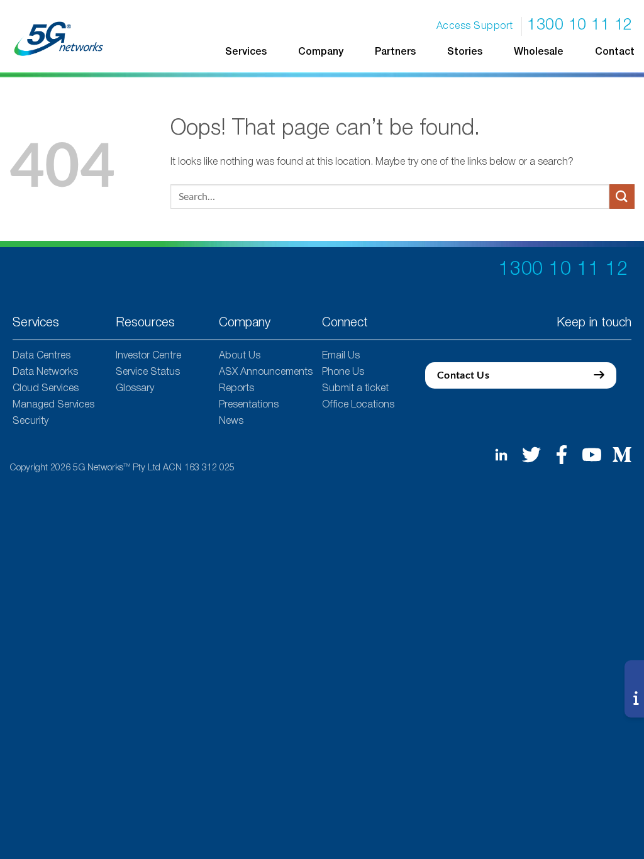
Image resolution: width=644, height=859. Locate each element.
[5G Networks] (59, 39)
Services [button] (246, 52)
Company (320, 52)
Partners (395, 52)
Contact (615, 52)
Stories (464, 52)
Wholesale (539, 52)
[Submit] (622, 196)
